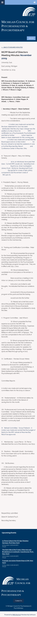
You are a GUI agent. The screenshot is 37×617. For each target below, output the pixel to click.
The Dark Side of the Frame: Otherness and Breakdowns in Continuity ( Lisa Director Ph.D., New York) (18, 552)
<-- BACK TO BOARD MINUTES (12, 47)
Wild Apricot (16, 614)
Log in (31, 38)
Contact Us (18, 600)
